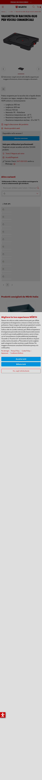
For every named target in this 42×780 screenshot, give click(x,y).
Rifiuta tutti (21, 364)
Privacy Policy (15, 351)
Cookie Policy (26, 351)
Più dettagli (5, 351)
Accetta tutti (21, 359)
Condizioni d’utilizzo (16, 353)
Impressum (4, 353)
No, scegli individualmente (21, 371)
